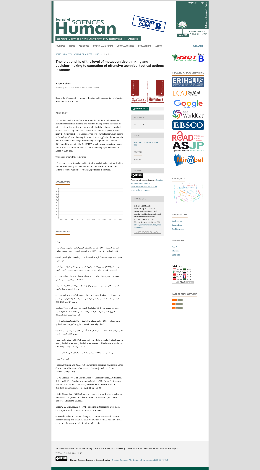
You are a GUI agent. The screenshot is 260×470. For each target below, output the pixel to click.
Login (202, 3)
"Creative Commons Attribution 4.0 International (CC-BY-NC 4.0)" (140, 460)
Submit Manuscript (103, 46)
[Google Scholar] (188, 107)
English (175, 250)
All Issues (84, 46)
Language (192, 3)
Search (199, 46)
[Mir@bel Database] (188, 167)
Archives (67, 54)
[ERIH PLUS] (188, 86)
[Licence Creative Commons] (61, 460)
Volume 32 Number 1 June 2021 (88, 54)
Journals (60, 46)
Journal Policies (125, 46)
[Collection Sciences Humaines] (188, 118)
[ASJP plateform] (188, 150)
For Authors (144, 46)
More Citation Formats (147, 232)
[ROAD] (188, 140)
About (158, 46)
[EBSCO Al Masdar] (188, 129)
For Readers (177, 221)
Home (72, 46)
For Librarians (178, 229)
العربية (174, 246)
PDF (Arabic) (141, 109)
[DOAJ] (188, 97)
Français (176, 254)
